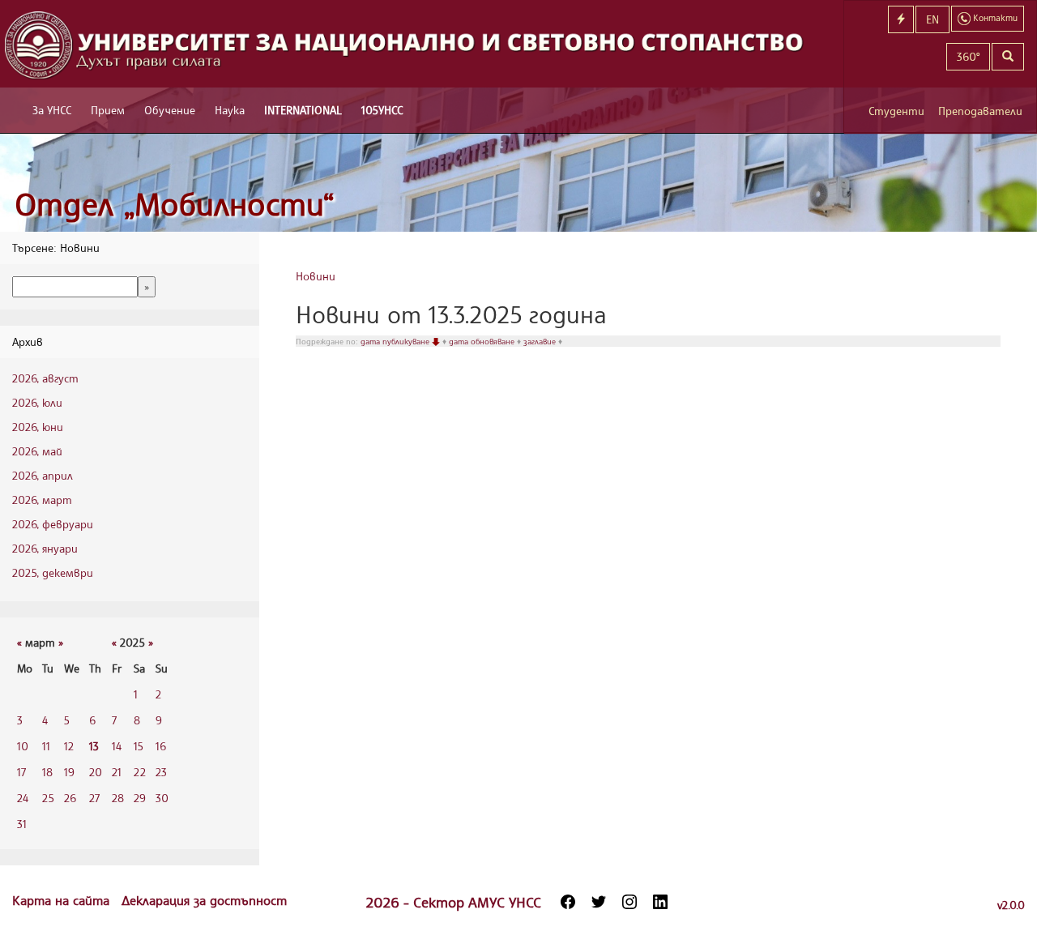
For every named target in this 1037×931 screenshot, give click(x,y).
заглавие (540, 341)
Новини (315, 276)
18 (47, 772)
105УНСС (382, 110)
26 (70, 798)
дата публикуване (396, 341)
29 (140, 798)
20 (95, 772)
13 (94, 746)
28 (118, 798)
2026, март (42, 499)
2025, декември (52, 572)
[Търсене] (1008, 56)
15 (138, 746)
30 (162, 798)
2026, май (37, 451)
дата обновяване (483, 341)
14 (117, 746)
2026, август (45, 378)
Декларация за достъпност (204, 900)
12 (69, 746)
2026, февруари (52, 524)
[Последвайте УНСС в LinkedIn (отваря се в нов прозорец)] (660, 901)
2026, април (42, 475)
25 (48, 798)
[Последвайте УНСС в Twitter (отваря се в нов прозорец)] (598, 901)
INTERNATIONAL (303, 110)
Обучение (169, 110)
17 (21, 772)
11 (46, 746)
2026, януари (45, 548)
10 (22, 746)
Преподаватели (980, 110)
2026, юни (37, 426)
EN (932, 19)
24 (22, 798)
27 (94, 798)
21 (117, 772)
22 (140, 772)
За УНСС (51, 110)
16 (161, 746)
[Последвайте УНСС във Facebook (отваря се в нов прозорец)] (567, 901)
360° (968, 56)
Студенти (896, 110)
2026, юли (37, 402)
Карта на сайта (62, 900)
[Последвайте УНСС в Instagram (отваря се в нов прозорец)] (629, 901)
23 (161, 772)
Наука (230, 110)
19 (69, 772)
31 (22, 824)
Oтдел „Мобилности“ (175, 204)
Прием (108, 110)
